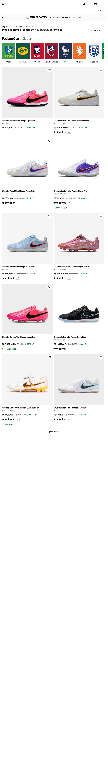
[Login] (89, 4)
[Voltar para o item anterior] (2, 17)
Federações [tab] (10, 38)
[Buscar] (84, 4)
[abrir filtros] (101, 11)
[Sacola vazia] (95, 4)
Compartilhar (94, 30)
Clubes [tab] (27, 38)
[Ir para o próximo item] (103, 17)
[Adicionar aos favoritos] (49, 70)
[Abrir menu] (101, 4)
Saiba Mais (76, 17)
